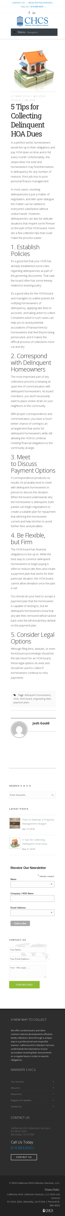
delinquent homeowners (37, 695)
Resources (16, 1094)
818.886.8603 (23, 1147)
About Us (15, 1087)
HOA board (26, 698)
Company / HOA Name (22, 893)
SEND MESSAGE (24, 984)
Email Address (31, 907)
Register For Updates (40, 2)
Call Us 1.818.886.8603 (32, 6)
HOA (32, 100)
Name (31, 879)
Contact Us (18, 2)
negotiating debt (42, 698)
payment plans (21, 702)
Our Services (17, 1081)
